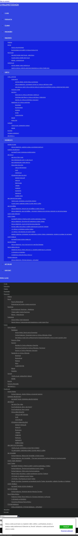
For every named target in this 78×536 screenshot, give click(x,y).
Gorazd (10, 373)
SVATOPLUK (18, 420)
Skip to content (4, 1)
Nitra (16, 363)
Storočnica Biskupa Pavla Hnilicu (21, 502)
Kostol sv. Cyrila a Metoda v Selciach (26, 350)
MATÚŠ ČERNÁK (12, 489)
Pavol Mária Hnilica (13, 494)
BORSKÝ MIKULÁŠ (20, 425)
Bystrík (10, 381)
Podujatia (7, 286)
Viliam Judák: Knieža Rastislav (20, 312)
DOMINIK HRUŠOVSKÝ (14, 397)
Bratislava (18, 430)
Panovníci (7, 294)
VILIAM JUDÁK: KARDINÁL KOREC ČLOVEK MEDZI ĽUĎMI (28, 450)
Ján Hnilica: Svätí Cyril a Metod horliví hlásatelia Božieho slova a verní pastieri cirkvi (40, 338)
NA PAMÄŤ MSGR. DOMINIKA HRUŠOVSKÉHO (24, 399)
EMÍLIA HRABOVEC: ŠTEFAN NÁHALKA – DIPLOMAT (26, 507)
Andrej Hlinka (12, 391)
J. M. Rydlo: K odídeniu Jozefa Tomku (22, 476)
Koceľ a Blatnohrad (17, 302)
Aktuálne (6, 509)
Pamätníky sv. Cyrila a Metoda (20, 353)
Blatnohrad (18, 358)
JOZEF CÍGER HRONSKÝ (15, 461)
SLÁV (16, 417)
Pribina (10, 297)
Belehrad (18, 356)
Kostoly (13, 343)
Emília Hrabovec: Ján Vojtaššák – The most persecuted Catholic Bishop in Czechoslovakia (38, 458)
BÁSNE (13, 379)
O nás (5, 284)
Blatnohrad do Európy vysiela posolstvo (23, 304)
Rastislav (10, 307)
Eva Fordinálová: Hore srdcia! (20, 409)
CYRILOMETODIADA (9, 4)
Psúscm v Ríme (15, 340)
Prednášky (7, 291)
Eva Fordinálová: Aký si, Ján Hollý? (21, 407)
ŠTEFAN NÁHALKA (13, 504)
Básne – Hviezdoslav (17, 315)
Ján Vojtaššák (12, 453)
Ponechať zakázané (67, 531)
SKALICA (17, 427)
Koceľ (9, 299)
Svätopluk (11, 317)
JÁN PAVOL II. (12, 386)
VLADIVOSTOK (19, 366)
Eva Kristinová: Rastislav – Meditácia (22, 309)
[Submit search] (18, 516)
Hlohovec (18, 438)
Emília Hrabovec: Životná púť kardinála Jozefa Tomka (27, 468)
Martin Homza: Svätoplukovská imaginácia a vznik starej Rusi (30, 322)
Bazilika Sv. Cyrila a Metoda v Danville (26, 345)
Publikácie (14, 330)
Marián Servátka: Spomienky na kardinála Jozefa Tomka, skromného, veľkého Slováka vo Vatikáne (40, 481)
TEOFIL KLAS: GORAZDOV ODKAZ (21, 376)
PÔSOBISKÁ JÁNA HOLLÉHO (19, 422)
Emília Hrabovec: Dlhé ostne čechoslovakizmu (25, 471)
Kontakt (6, 512)
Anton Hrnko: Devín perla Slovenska (26, 332)
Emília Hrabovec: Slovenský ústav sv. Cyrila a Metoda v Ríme (33, 335)
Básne (13, 368)
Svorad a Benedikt (13, 384)
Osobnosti (7, 389)
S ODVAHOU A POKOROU (18, 499)
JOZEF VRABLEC (12, 484)
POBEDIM (18, 435)
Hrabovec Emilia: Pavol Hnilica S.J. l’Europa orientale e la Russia (30, 497)
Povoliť (66, 527)
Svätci (6, 325)
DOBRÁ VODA (19, 443)
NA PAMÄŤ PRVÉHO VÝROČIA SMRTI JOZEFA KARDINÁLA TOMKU (30, 466)
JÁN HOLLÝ (11, 402)
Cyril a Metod (12, 327)
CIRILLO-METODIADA (21, 415)
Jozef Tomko (11, 463)
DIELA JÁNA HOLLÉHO (17, 412)
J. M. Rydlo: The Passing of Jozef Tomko (23, 479)
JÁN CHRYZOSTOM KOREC (15, 445)
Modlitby (14, 371)
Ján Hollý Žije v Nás (17, 404)
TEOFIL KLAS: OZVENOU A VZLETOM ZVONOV (25, 448)
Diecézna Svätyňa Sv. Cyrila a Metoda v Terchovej (30, 348)
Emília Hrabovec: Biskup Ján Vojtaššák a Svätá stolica (27, 456)
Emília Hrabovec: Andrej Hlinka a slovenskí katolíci (26, 394)
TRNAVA (17, 432)
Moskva (17, 361)
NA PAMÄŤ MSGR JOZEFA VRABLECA (22, 486)
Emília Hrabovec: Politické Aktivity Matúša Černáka (26, 491)
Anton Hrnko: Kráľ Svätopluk (20, 320)
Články (6, 289)
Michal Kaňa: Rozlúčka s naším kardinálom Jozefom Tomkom (29, 474)
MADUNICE (18, 440)
